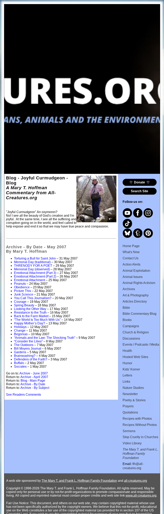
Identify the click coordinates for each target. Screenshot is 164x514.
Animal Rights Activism (139, 283)
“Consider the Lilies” (28, 341)
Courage (20, 301)
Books (127, 320)
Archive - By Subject (34, 387)
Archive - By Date (32, 384)
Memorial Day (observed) (32, 269)
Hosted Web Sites (135, 357)
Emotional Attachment (29, 280)
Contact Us (130, 258)
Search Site (139, 191)
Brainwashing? (24, 355)
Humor (127, 363)
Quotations (130, 412)
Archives (129, 289)
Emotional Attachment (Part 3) (35, 273)
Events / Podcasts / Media (141, 344)
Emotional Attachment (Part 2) (35, 276)
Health (127, 350)
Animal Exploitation (136, 270)
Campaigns (131, 326)
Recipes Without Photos (140, 424)
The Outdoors (23, 345)
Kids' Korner (131, 369)
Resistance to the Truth (30, 312)
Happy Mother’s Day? (29, 323)
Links (126, 381)
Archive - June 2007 (33, 373)
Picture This (22, 291)
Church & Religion (136, 332)
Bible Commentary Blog (139, 313)
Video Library (132, 443)
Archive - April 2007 (34, 377)
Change (19, 330)
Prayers (128, 406)
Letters (127, 375)
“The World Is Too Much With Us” (37, 319)
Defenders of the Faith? (30, 359)
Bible (126, 307)
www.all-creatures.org (141, 495)
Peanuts (20, 283)
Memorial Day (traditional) (32, 262)
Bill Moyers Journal (27, 348)
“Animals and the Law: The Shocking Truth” (44, 337)
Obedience (22, 287)
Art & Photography (136, 295)
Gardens (20, 352)
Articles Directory (135, 301)
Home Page (131, 246)
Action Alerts (131, 264)
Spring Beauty (24, 305)
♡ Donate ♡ (139, 182)
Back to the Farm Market (31, 316)
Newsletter (130, 394)
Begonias (21, 334)
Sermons (129, 431)
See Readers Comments (23, 394)
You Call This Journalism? (32, 298)
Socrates (20, 366)
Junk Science (23, 294)
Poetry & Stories (134, 400)
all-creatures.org (135, 480)
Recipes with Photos (137, 418)
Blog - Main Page (33, 380)
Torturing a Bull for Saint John (35, 258)
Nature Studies (133, 387)
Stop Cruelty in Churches (140, 437)
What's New (131, 252)
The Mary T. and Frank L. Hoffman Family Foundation (79, 480)
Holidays (20, 327)
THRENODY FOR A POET (33, 265)
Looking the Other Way (30, 309)
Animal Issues (133, 277)
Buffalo (19, 363)
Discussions (131, 338)
